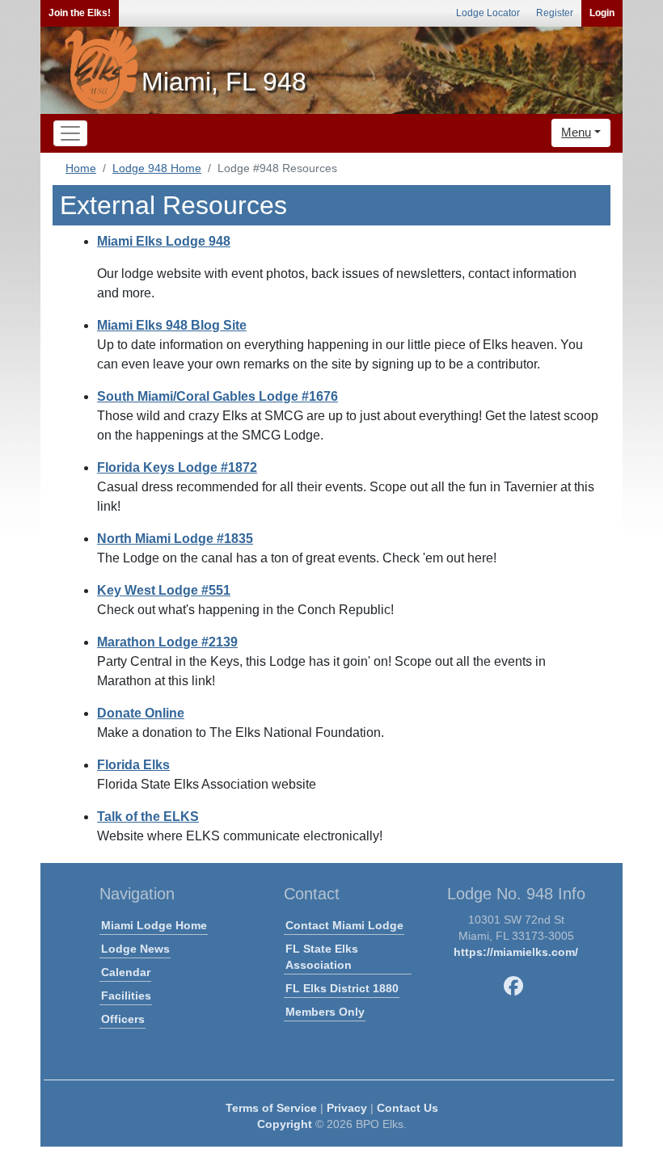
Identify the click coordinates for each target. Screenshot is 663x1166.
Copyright (284, 1124)
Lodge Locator (488, 13)
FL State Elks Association (321, 956)
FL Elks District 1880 (342, 988)
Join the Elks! (80, 13)
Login (601, 13)
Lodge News (135, 948)
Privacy (347, 1107)
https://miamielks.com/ (516, 951)
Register (554, 13)
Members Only (325, 1011)
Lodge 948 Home (156, 168)
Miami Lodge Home (154, 925)
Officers (123, 1018)
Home (80, 168)
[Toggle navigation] (70, 133)
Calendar (125, 972)
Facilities (126, 995)
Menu (576, 132)
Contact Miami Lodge (344, 925)
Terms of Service (271, 1107)
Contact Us (407, 1107)
